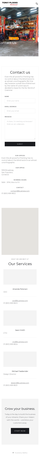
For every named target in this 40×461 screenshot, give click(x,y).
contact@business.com (20, 191)
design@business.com (20, 383)
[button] (37, 4)
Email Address (10, 106)
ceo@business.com (20, 301)
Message (8, 116)
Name (7, 96)
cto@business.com (20, 342)
